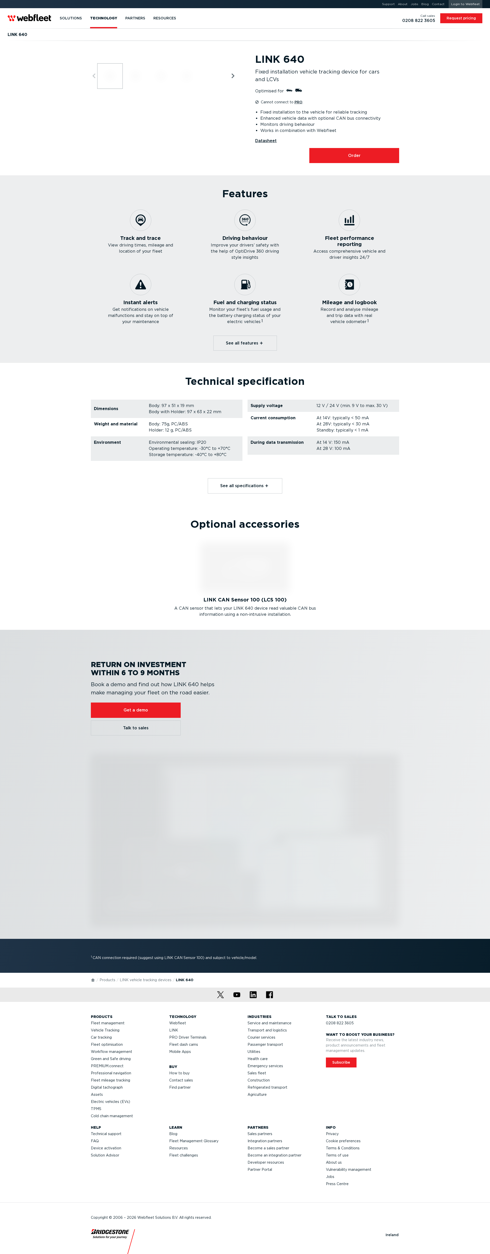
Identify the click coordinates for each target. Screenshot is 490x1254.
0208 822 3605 (340, 1023)
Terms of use (337, 1155)
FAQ (95, 1141)
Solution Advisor (105, 1155)
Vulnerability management (348, 1169)
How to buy (179, 1073)
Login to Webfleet (465, 4)
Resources (178, 1148)
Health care (258, 1059)
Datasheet (266, 140)
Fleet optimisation (107, 1044)
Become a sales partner (268, 1148)
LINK (173, 1030)
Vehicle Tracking (105, 1030)
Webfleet (177, 1023)
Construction (259, 1080)
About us (334, 1162)
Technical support (106, 1134)
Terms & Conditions (343, 1148)
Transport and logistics (267, 1030)
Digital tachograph (107, 1087)
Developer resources (266, 1162)
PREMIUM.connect (107, 1066)
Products (107, 980)
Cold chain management (112, 1116)
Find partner (180, 1087)
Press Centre (337, 1184)
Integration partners (265, 1141)
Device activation (106, 1148)
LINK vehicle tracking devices (146, 980)
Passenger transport (265, 1044)
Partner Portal (260, 1169)
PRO (298, 102)
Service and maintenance (269, 1023)
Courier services (261, 1037)
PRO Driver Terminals (187, 1037)
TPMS (96, 1109)
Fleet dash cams (183, 1044)
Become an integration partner (274, 1155)
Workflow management (111, 1052)
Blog (173, 1134)
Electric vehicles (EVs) (110, 1102)
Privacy (332, 1134)
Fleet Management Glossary (193, 1141)
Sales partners (260, 1134)
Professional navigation (111, 1073)
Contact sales (181, 1080)
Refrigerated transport (267, 1087)
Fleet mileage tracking (110, 1080)
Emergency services (265, 1066)
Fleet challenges (183, 1155)
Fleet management (108, 1023)
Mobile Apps (180, 1052)
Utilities (254, 1052)
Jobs (330, 1177)
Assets (97, 1094)
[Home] (93, 979)
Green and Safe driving (111, 1059)
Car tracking (101, 1037)
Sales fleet (257, 1073)
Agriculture (257, 1094)
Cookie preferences (343, 1141)
